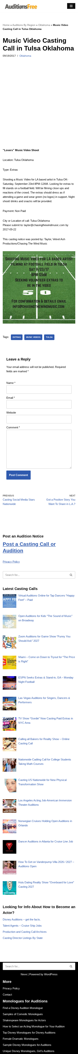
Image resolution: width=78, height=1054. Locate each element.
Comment (13, 427)
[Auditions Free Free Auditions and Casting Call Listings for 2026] (20, 6)
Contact (7, 994)
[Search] (71, 575)
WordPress (51, 974)
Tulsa (49, 337)
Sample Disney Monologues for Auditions (27, 1044)
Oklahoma (44, 25)
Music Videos (33, 337)
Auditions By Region (23, 25)
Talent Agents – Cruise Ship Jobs (22, 925)
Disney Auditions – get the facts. (22, 919)
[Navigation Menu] (71, 6)
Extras (17, 337)
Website (11, 412)
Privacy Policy (11, 561)
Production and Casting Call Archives (25, 931)
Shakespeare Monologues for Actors (24, 1020)
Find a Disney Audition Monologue (23, 1007)
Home (6, 25)
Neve (24, 974)
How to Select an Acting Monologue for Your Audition (34, 1026)
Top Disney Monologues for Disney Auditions (29, 1032)
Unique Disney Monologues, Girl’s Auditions (28, 1051)
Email (10, 397)
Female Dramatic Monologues (20, 1038)
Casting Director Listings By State (23, 937)
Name (10, 382)
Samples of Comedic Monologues (23, 1014)
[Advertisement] (39, 108)
